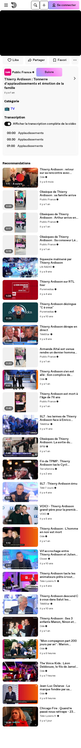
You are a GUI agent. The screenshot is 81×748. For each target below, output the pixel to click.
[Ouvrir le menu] (6, 5)
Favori (62, 60)
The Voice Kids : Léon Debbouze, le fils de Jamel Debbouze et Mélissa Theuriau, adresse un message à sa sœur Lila (58, 665)
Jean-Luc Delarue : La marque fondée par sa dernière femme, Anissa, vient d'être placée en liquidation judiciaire (57, 687)
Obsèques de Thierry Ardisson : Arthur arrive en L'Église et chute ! (58, 216)
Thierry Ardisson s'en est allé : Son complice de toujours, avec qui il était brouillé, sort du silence (57, 373)
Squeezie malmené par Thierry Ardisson (55, 261)
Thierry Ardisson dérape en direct (58, 328)
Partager (39, 60)
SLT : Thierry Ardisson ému (58, 483)
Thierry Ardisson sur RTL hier (57, 283)
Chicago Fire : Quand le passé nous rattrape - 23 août (56, 710)
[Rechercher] (35, 5)
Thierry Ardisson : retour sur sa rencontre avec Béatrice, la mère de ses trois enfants (57, 171)
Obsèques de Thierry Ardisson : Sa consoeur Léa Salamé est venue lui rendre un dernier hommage (59, 238)
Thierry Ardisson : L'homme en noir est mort (59, 530)
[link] (19, 72)
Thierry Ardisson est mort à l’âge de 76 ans (59, 395)
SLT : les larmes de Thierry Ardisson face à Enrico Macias (58, 418)
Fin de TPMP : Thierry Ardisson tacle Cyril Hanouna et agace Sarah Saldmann (56, 463)
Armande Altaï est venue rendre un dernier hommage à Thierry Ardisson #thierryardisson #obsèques (59, 350)
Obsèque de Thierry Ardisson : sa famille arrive (58, 193)
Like (16, 60)
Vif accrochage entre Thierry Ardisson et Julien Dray (57, 552)
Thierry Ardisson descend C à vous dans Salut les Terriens (59, 597)
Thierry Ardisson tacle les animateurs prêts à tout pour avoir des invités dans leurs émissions (58, 575)
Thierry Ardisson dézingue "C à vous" (58, 305)
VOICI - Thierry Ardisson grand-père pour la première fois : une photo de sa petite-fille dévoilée (59, 508)
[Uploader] (44, 5)
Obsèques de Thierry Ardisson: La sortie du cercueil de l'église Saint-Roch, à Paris (57, 440)
